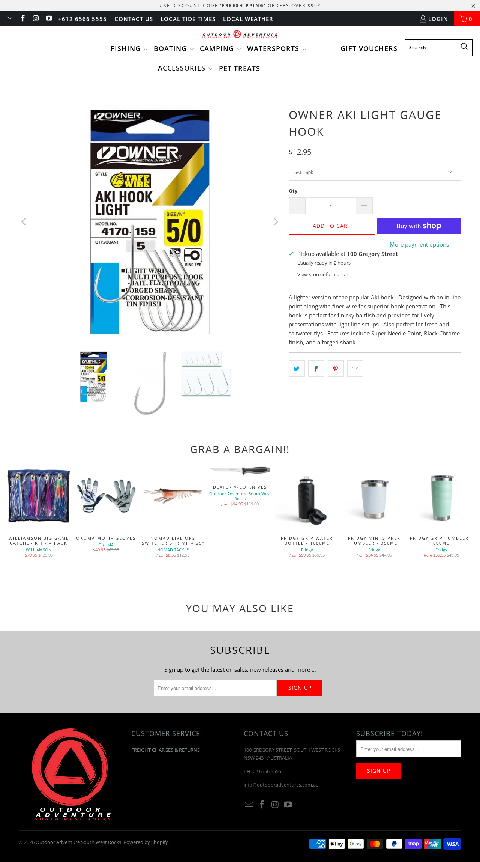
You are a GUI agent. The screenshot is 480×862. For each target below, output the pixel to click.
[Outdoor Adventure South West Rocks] (240, 34)
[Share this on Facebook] (316, 368)
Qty (293, 190)
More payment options (419, 244)
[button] (130, 49)
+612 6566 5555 (82, 19)
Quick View (307, 512)
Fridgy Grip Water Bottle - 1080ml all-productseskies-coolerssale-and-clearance (307, 496)
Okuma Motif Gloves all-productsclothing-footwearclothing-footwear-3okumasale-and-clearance (106, 496)
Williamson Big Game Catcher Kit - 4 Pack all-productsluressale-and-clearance (38, 496)
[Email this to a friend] (355, 368)
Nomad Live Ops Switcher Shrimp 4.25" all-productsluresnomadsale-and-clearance (173, 496)
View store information (322, 274)
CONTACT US (133, 19)
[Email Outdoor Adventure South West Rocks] (10, 19)
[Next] (276, 222)
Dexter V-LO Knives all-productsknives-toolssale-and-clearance (240, 471)
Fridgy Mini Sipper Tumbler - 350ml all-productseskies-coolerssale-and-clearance (374, 496)
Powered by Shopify (145, 842)
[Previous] (24, 222)
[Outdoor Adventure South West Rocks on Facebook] (23, 19)
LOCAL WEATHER (248, 19)
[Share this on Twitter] (297, 368)
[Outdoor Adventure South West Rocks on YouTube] (48, 19)
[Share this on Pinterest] (336, 368)
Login (438, 19)
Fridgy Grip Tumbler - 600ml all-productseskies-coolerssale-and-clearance (441, 496)
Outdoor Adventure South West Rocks (78, 842)
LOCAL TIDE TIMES (188, 19)
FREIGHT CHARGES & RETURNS (165, 749)
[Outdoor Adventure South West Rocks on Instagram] (35, 19)
